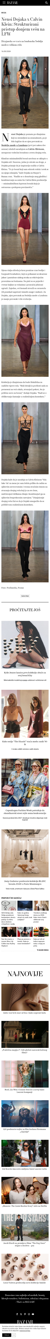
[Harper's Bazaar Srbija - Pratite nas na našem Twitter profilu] (21, 1314)
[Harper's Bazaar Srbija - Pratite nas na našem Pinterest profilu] (25, 1314)
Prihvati (7, 1335)
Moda (3, 13)
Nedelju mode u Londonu (14, 145)
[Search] (46, 3)
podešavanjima (25, 1331)
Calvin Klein (25, 596)
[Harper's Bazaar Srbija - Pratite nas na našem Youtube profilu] (33, 1314)
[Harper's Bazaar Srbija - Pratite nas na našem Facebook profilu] (17, 1314)
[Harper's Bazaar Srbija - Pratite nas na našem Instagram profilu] (29, 1314)
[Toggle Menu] (4, 2)
